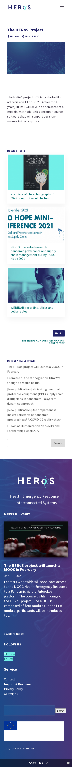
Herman (14, 36)
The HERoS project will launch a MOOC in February (32, 567)
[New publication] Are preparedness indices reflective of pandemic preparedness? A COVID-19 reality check (34, 414)
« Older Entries (14, 634)
